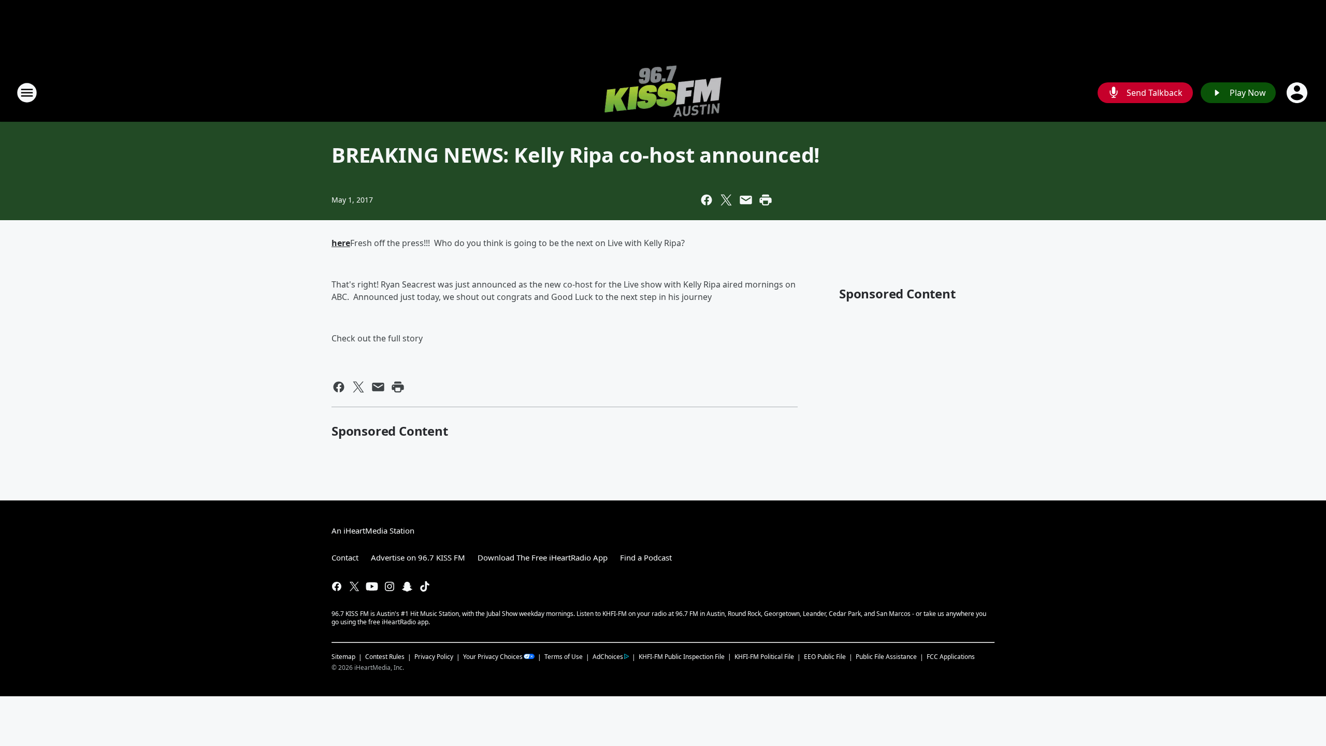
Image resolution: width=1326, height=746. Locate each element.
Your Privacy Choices (493, 656)
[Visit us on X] (354, 586)
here (341, 243)
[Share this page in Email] (746, 200)
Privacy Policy (433, 656)
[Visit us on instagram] (389, 586)
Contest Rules (385, 656)
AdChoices (608, 656)
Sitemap (343, 656)
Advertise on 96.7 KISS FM (418, 557)
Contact (345, 557)
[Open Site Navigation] (27, 92)
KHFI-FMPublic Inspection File (682, 656)
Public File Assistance (886, 656)
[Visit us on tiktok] (425, 586)
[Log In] (1298, 92)
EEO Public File (825, 656)
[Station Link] (663, 92)
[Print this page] (765, 200)
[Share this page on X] (726, 200)
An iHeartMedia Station (373, 530)
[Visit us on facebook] (336, 586)
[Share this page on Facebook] (706, 200)
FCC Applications (951, 656)
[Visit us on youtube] (372, 586)
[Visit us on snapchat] (407, 586)
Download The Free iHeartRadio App (543, 557)
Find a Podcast (646, 557)
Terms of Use (563, 656)
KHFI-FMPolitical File (764, 656)
